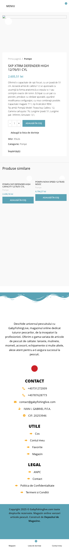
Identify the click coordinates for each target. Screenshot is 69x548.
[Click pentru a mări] (8, 21)
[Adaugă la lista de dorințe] (29, 178)
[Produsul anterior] (53, 58)
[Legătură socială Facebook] (22, 151)
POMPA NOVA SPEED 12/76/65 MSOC (49, 183)
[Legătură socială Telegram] (37, 151)
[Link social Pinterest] (30, 151)
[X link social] (26, 151)
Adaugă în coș (34, 123)
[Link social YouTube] (34, 368)
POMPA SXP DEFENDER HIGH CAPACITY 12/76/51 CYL (16, 185)
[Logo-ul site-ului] (34, 5)
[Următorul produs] (59, 58)
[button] (18, 200)
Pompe (28, 58)
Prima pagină (14, 58)
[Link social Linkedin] (33, 151)
